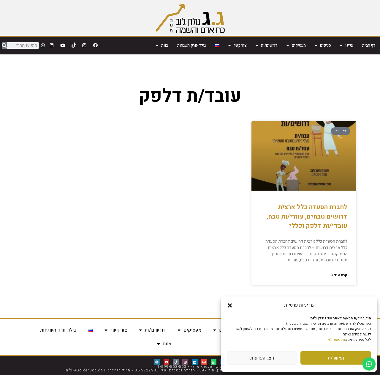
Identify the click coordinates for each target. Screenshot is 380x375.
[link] (190, 17)
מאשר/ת (336, 358)
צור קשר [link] (240, 45)
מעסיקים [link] (299, 45)
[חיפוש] (4, 45)
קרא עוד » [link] (339, 275)
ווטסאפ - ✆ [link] (336, 339)
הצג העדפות (262, 358)
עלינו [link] (349, 45)
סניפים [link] (325, 45)
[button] (230, 305)
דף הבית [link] (369, 45)
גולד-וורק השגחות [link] (191, 45)
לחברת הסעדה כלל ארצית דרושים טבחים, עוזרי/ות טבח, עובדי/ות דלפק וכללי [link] (307, 216)
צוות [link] (164, 45)
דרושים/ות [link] (269, 45)
